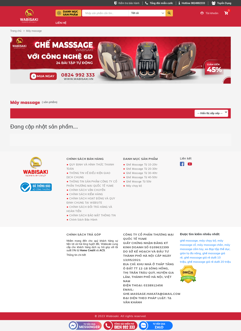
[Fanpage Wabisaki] (182, 163)
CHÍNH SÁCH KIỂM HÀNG (86, 194)
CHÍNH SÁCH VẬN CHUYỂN (87, 190)
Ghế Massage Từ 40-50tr (142, 177)
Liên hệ (61, 22)
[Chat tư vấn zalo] (155, 325)
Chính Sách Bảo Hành (83, 219)
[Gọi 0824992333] (120, 325)
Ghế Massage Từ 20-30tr (142, 168)
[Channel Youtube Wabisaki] (190, 163)
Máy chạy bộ (134, 185)
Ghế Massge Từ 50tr (139, 181)
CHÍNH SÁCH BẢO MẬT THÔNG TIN (92, 215)
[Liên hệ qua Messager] (85, 325)
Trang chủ (15, 30)
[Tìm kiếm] (169, 13)
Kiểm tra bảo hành (129, 3)
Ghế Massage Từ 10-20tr (142, 164)
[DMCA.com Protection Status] (188, 275)
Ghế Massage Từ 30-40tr (142, 173)
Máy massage (34, 30)
